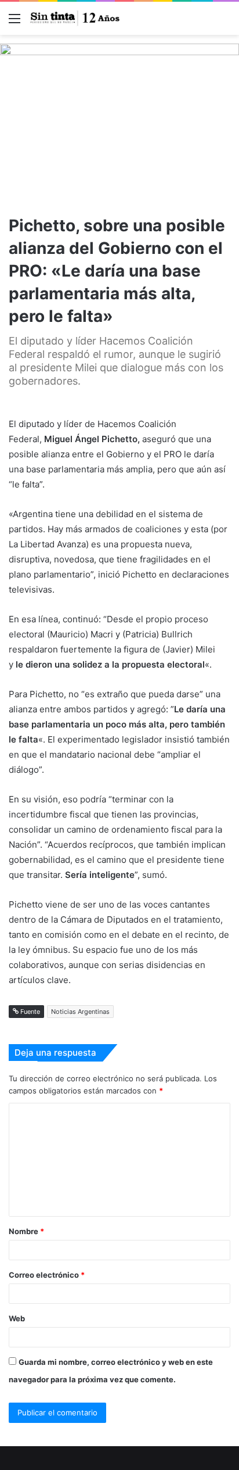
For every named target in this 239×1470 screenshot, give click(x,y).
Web (17, 1318)
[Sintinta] (75, 18)
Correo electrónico (47, 1274)
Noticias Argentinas (80, 1012)
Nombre (26, 1231)
